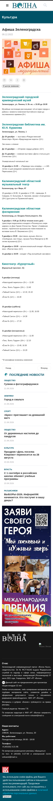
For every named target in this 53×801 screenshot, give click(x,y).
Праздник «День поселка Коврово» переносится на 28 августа (21, 454)
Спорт (7, 411)
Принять (7, 796)
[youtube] (19, 635)
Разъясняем (11, 491)
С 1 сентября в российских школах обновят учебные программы (20, 476)
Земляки (8, 396)
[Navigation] (7, 5)
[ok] (8, 635)
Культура (9, 448)
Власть (8, 469)
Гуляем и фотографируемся (21, 384)
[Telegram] (24, 80)
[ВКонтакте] (11, 80)
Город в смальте (14, 399)
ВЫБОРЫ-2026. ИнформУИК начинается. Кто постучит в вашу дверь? (24, 497)
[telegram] (24, 635)
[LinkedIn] (4, 80)
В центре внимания (11, 86)
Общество (9, 380)
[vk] (13, 635)
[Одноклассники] (17, 80)
